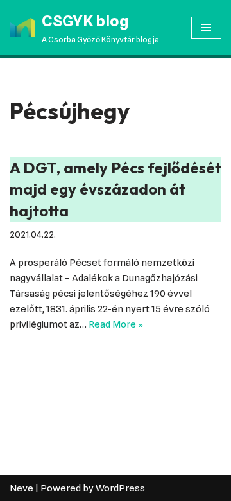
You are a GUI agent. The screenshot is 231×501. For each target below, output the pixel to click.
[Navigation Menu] (206, 28)
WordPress (120, 488)
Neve (21, 488)
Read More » (116, 324)
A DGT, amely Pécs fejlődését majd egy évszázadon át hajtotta (115, 189)
